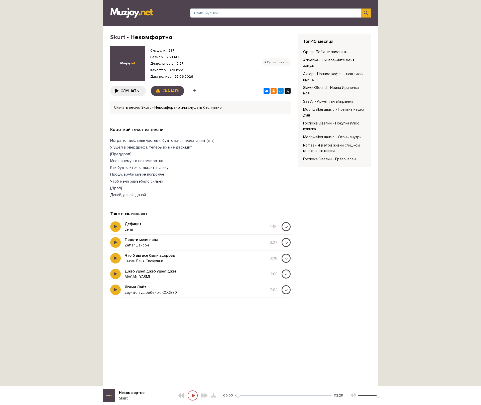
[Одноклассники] (274, 91)
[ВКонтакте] (267, 91)
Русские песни (277, 62)
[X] (288, 91)
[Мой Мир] (281, 91)
